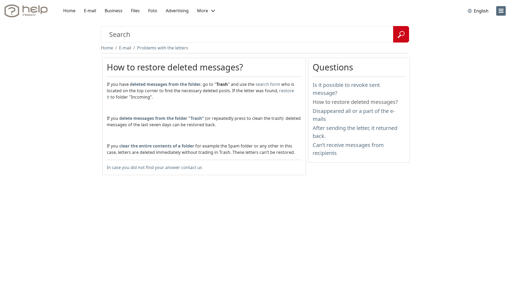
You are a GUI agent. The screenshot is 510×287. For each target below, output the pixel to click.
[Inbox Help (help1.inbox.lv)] (28, 11)
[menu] (501, 11)
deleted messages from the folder (165, 84)
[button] (206, 10)
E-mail (90, 11)
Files (135, 11)
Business (113, 11)
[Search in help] (401, 34)
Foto (152, 11)
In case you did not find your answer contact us (154, 167)
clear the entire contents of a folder (156, 146)
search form (268, 84)
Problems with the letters (162, 48)
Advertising (177, 11)
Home (69, 11)
